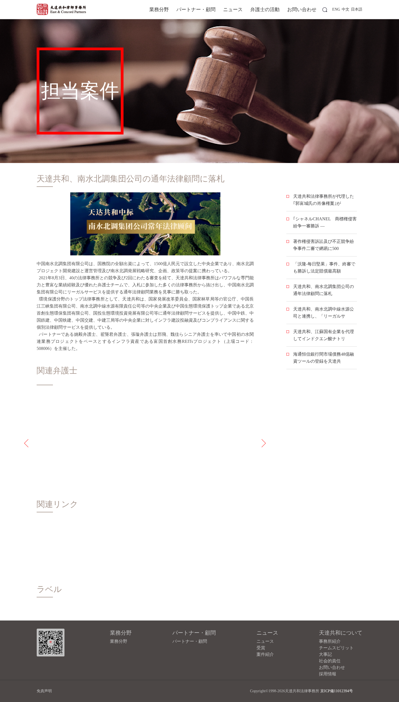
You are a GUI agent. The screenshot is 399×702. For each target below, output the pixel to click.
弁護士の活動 (265, 9)
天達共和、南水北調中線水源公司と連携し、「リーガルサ (323, 312)
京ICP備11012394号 (336, 691)
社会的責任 (330, 661)
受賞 (260, 647)
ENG (336, 9)
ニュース (233, 9)
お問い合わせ (301, 9)
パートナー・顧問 (196, 9)
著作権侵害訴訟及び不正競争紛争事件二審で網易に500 (323, 245)
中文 (345, 9)
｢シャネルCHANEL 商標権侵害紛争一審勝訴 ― (325, 222)
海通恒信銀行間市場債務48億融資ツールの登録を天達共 (323, 357)
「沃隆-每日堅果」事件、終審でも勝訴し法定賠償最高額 (324, 267)
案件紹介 (265, 654)
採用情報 (327, 674)
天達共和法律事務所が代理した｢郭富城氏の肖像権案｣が (323, 200)
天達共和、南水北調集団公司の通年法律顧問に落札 (323, 290)
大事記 (325, 654)
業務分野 (159, 9)
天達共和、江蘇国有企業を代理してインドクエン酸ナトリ (323, 335)
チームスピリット (336, 647)
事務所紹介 (330, 641)
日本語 (356, 9)
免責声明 (44, 691)
